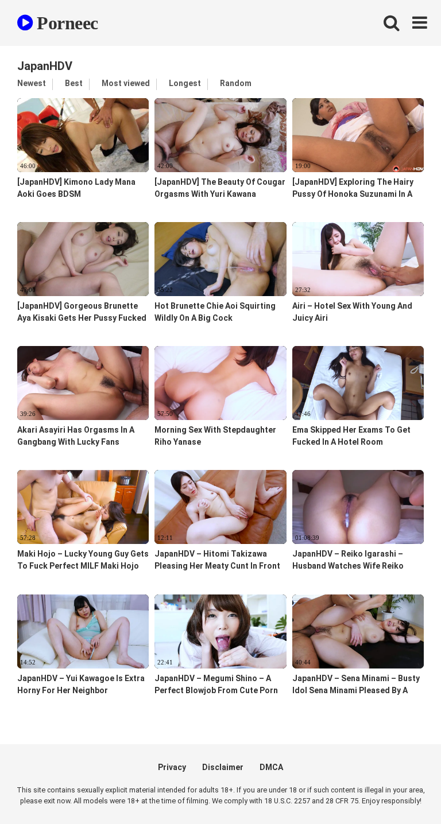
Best (74, 83)
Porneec (65, 23)
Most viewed (126, 83)
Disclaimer (222, 767)
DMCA (271, 767)
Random (236, 83)
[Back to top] (402, 789)
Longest (185, 83)
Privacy (172, 767)
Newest (31, 83)
